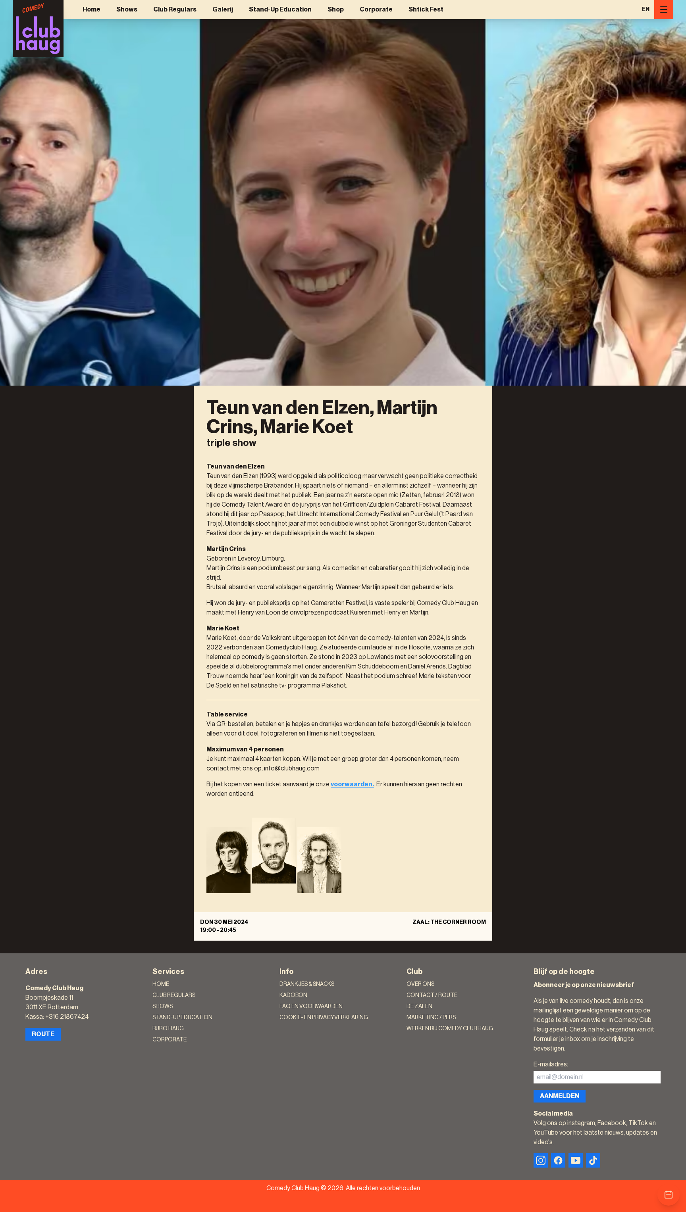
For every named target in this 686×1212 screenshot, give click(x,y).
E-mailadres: (551, 1064)
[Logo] (38, 28)
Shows (126, 9)
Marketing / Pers (431, 1017)
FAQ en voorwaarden (311, 1006)
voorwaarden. (352, 784)
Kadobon (293, 995)
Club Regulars (175, 9)
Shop (336, 9)
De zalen (419, 1006)
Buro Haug (168, 1028)
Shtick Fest (426, 9)
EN (645, 9)
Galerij (222, 9)
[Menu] (663, 9)
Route (43, 1034)
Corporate (376, 9)
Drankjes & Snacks (306, 984)
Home (91, 9)
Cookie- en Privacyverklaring (323, 1017)
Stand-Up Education (280, 9)
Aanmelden (559, 1096)
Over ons (420, 984)
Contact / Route (432, 995)
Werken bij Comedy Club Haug (450, 1028)
